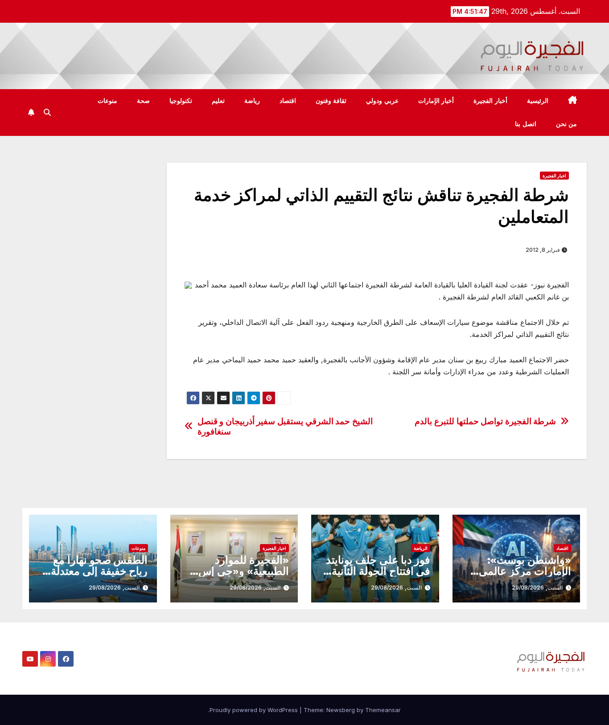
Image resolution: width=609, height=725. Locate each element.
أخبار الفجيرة (490, 101)
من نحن (566, 124)
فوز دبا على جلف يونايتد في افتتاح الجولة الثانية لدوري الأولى (378, 571)
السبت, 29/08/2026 (537, 587)
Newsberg (340, 709)
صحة (143, 101)
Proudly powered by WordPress (255, 709)
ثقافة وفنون (331, 101)
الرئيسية (537, 101)
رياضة (252, 101)
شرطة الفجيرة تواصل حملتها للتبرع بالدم (485, 421)
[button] (47, 112)
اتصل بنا (525, 124)
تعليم (218, 101)
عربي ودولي (382, 101)
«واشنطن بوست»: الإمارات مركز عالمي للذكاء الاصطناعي (525, 571)
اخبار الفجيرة (554, 175)
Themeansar (383, 709)
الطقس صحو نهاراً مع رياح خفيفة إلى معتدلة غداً (99, 571)
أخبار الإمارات (436, 101)
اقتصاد (288, 101)
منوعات (107, 101)
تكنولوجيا (180, 101)
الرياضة (421, 548)
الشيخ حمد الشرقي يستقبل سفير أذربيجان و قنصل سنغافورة (285, 426)
